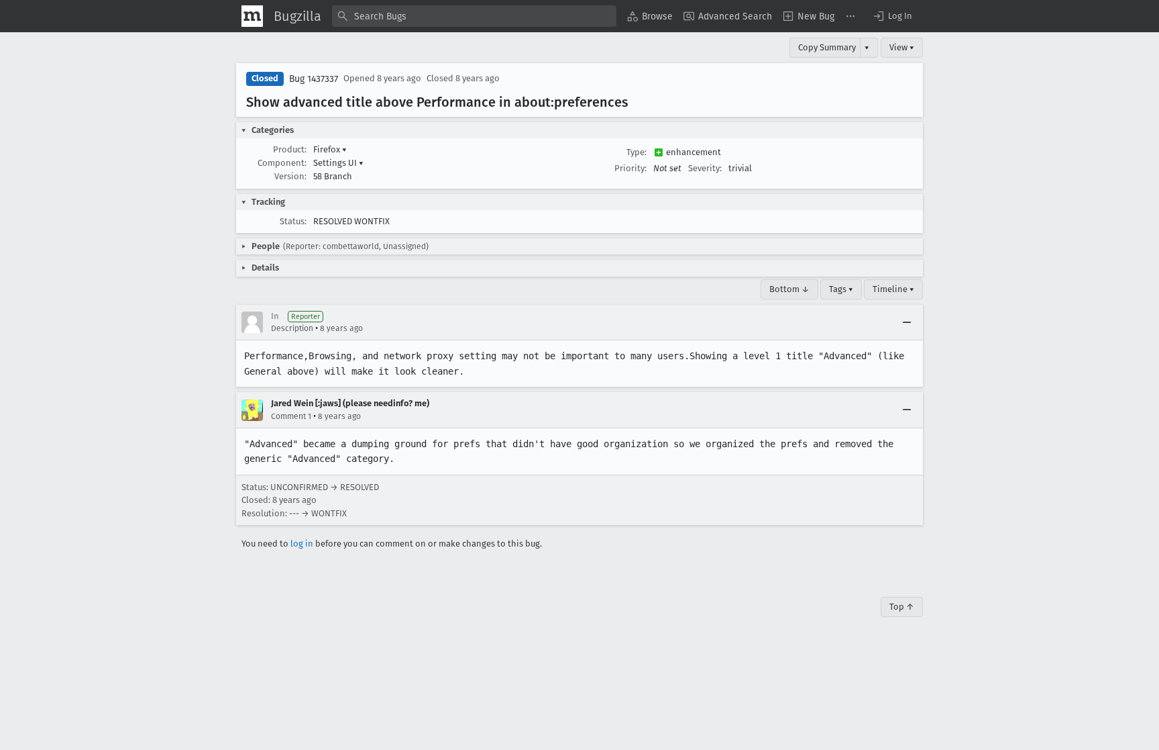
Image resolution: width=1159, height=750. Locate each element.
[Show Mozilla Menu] (252, 16)
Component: (282, 163)
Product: (290, 149)
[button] (892, 16)
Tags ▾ (841, 289)
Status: (293, 221)
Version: (290, 176)
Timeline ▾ (893, 289)
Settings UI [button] (338, 163)
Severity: (705, 168)
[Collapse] (907, 322)
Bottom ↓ (789, 289)
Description (292, 328)
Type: (636, 152)
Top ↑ (901, 607)
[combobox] (474, 16)
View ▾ (901, 47)
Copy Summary (827, 47)
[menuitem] (650, 16)
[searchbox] (474, 16)
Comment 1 (291, 416)
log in (301, 543)
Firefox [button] (330, 149)
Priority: (630, 168)
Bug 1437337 (313, 79)
